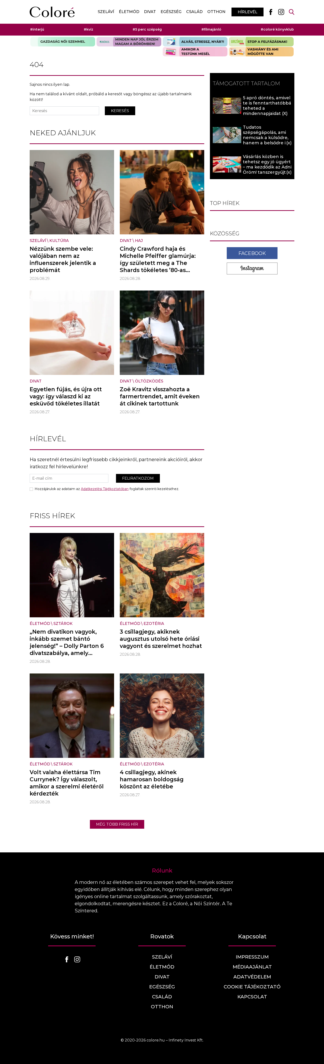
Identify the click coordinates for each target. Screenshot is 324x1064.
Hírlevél (247, 12)
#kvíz (88, 29)
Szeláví (106, 11)
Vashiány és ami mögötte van (261, 52)
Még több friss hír (117, 824)
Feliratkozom (138, 478)
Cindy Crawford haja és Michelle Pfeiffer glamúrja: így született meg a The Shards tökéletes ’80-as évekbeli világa (158, 263)
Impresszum (252, 957)
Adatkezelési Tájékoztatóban (105, 489)
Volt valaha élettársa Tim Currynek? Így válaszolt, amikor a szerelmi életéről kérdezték (67, 783)
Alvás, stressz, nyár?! (195, 42)
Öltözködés (149, 381)
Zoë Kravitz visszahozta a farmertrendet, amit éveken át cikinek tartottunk (160, 396)
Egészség (171, 11)
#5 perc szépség (147, 29)
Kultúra (59, 240)
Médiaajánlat (252, 967)
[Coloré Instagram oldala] (281, 12)
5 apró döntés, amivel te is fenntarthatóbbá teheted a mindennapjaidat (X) (267, 105)
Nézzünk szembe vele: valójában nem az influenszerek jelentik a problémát (63, 259)
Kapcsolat (252, 997)
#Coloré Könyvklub (277, 29)
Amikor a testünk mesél (195, 52)
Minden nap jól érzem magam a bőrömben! (129, 42)
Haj (139, 240)
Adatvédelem (252, 977)
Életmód (129, 11)
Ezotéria (153, 623)
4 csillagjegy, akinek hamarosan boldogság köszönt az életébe (152, 779)
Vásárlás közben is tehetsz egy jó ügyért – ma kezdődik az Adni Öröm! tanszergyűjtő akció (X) (267, 167)
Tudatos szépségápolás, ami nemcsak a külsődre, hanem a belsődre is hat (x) (265, 138)
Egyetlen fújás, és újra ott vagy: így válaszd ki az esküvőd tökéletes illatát (66, 396)
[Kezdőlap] (52, 12)
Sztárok (63, 623)
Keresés (120, 111)
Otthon (216, 11)
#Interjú (37, 29)
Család (194, 11)
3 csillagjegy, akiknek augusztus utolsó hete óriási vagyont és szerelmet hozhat (161, 638)
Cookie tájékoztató (252, 987)
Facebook (252, 253)
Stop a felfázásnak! (261, 42)
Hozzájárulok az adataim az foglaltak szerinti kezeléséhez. (107, 489)
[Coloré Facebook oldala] (270, 12)
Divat (150, 11)
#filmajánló (211, 29)
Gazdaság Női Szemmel (62, 42)
